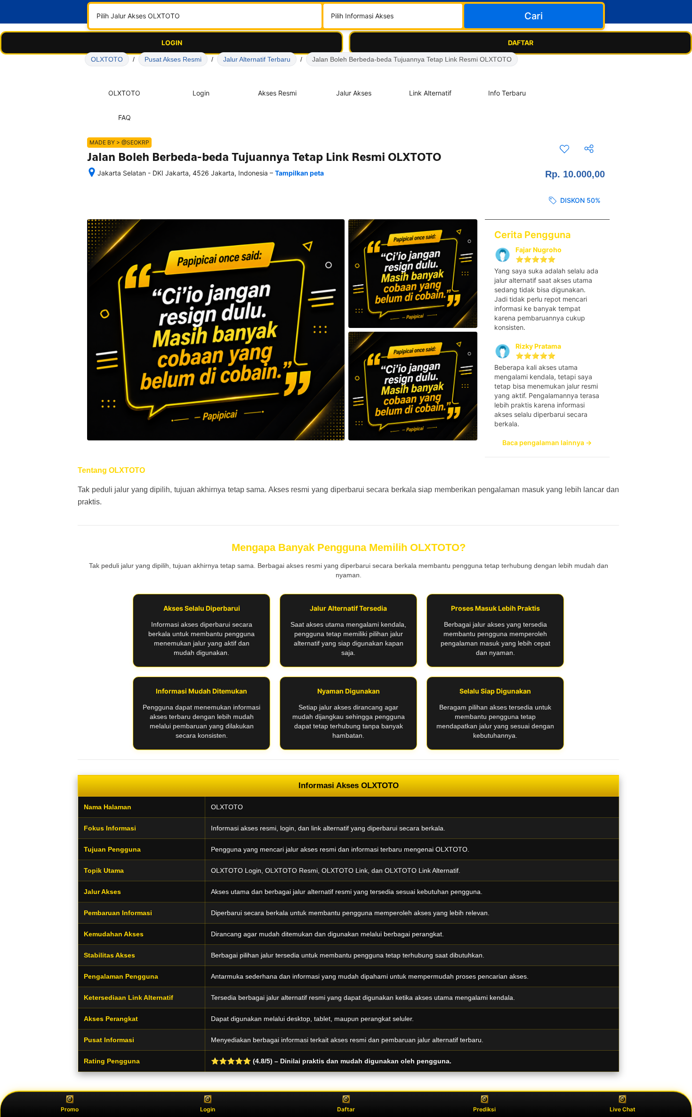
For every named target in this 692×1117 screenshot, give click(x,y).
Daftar (346, 1109)
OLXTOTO (107, 59)
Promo (70, 1109)
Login (207, 1109)
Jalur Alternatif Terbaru (256, 59)
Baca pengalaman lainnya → (547, 443)
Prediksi (484, 1109)
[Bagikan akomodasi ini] (589, 148)
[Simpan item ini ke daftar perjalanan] (564, 148)
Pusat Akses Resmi (173, 59)
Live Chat (623, 1109)
